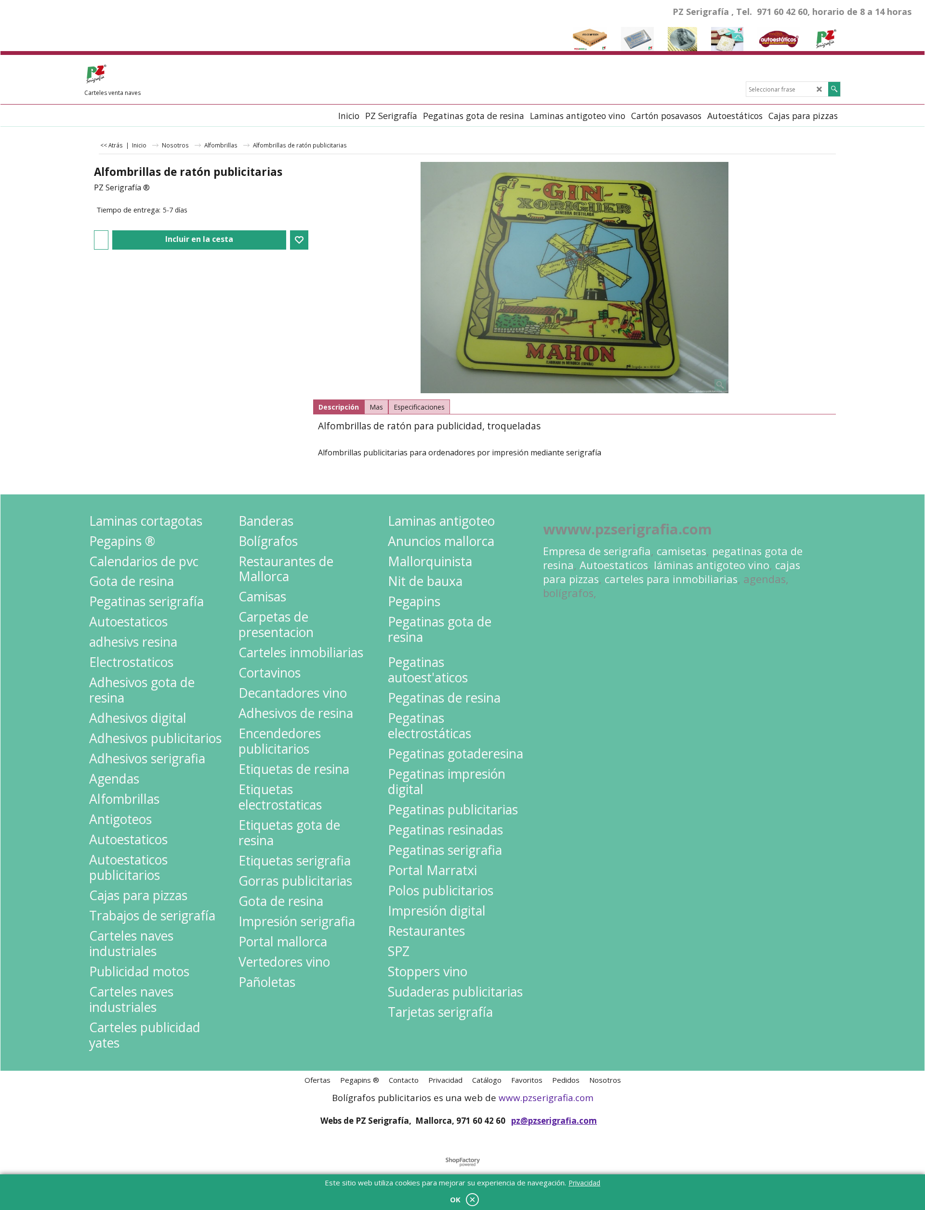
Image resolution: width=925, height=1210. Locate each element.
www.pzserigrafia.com (546, 1097)
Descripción (338, 407)
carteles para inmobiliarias (671, 579)
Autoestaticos (614, 565)
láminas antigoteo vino (711, 565)
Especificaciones (419, 407)
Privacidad (584, 1182)
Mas (376, 407)
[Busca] (834, 89)
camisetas (681, 551)
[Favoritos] (299, 240)
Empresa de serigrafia (597, 551)
